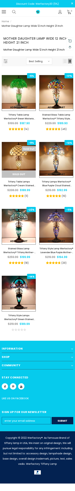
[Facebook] (5, 386)
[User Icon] (60, 12)
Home (5, 21)
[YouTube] (21, 386)
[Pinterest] (13, 386)
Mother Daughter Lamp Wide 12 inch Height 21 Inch (32, 26)
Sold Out (18, 174)
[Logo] (38, 12)
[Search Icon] (17, 11)
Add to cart (19, 107)
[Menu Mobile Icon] (4, 12)
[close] (72, 3)
